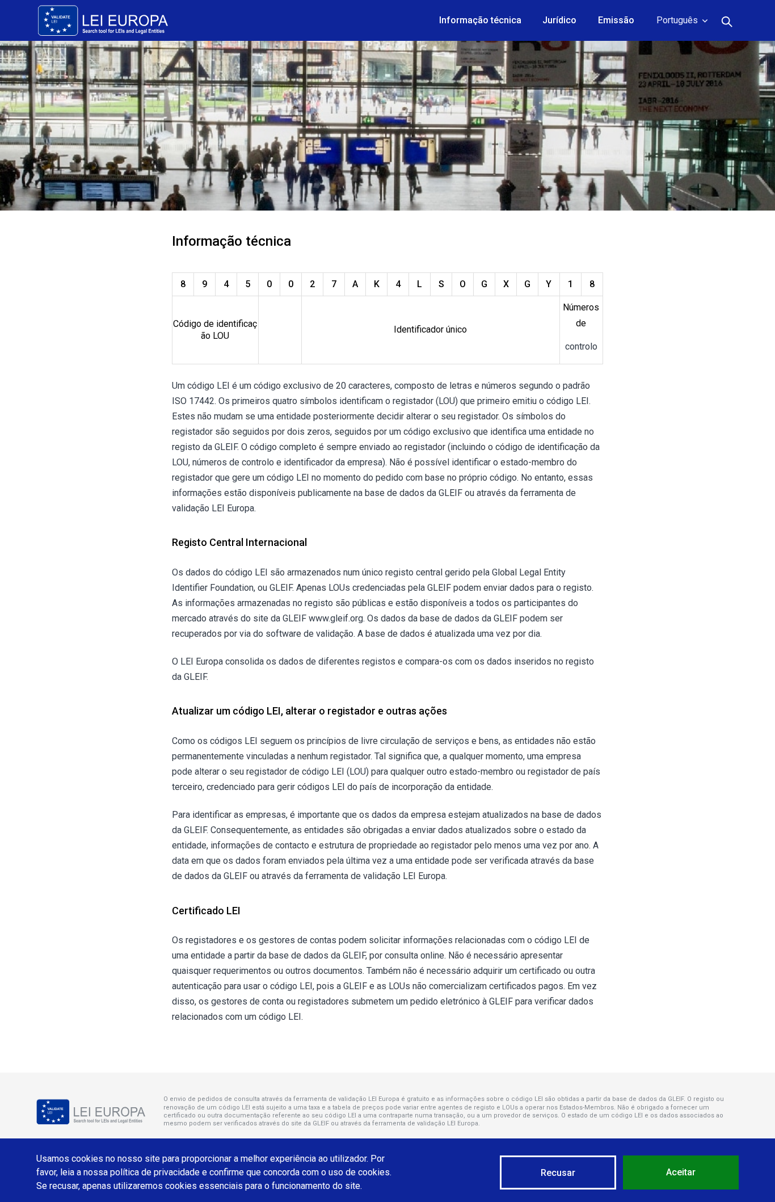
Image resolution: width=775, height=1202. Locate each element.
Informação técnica (480, 20)
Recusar (558, 1172)
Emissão (616, 20)
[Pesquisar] (727, 20)
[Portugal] (103, 20)
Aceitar (681, 1172)
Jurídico (559, 20)
